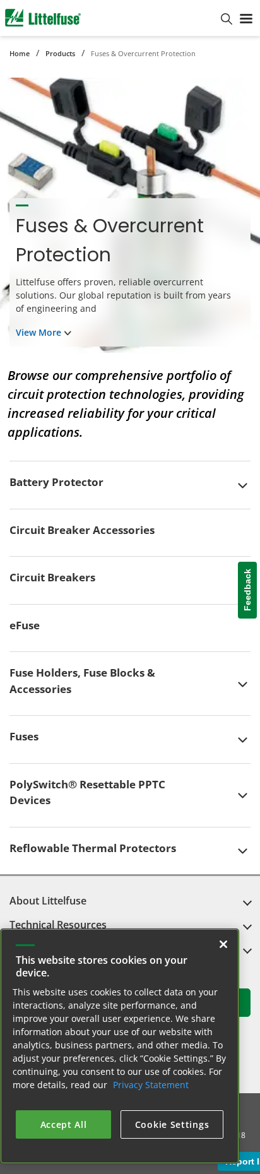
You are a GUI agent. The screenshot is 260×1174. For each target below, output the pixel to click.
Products (60, 53)
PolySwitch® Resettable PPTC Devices (87, 792)
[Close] (223, 944)
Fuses (23, 736)
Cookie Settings (172, 1124)
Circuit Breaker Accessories (82, 530)
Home (19, 53)
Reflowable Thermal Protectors (92, 848)
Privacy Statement (151, 1085)
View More (38, 332)
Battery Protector (56, 482)
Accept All (63, 1124)
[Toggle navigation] (246, 18)
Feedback (247, 590)
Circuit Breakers (52, 577)
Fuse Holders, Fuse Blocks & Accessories (82, 680)
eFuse (24, 625)
